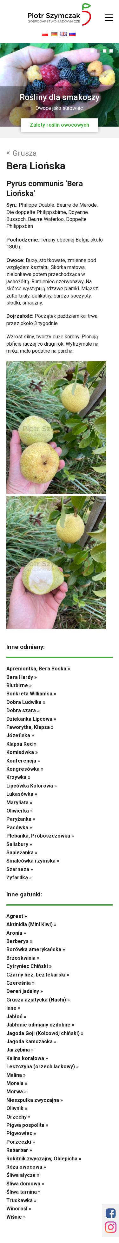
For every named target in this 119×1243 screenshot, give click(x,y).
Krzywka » (18, 777)
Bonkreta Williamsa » (31, 694)
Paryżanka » (20, 819)
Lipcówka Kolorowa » (31, 786)
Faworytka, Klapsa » (30, 727)
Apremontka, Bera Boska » (38, 669)
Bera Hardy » (21, 677)
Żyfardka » (19, 878)
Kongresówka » (24, 769)
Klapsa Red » (21, 744)
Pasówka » (19, 828)
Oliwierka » (19, 811)
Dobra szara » (23, 710)
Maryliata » (19, 803)
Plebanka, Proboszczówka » (40, 836)
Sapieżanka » (21, 853)
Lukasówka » (21, 794)
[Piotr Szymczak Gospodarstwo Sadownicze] (59, 24)
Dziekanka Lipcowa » (31, 719)
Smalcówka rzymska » (32, 861)
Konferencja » (23, 761)
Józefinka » (20, 735)
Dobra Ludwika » (25, 702)
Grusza (21, 153)
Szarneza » (19, 869)
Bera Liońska (35, 166)
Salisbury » (19, 844)
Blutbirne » (19, 685)
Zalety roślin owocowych (59, 125)
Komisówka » (22, 752)
